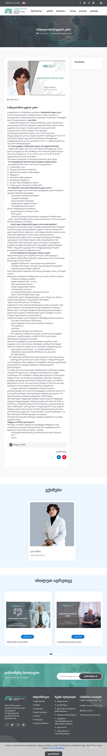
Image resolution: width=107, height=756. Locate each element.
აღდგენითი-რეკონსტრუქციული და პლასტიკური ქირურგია (64, 721)
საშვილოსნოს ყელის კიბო (61, 33)
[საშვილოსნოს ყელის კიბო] (36, 78)
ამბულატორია (62, 701)
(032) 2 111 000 (13, 3)
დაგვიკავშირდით (41, 723)
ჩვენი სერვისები (40, 712)
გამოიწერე (89, 676)
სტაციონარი (61, 727)
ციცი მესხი (35, 551)
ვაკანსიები (38, 708)
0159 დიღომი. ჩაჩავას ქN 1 (90, 715)
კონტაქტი (94, 11)
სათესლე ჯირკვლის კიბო (69, 642)
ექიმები (50, 11)
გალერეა (83, 11)
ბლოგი (73, 11)
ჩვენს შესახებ (39, 701)
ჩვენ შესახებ (36, 11)
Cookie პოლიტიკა (56, 748)
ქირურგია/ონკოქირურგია (66, 715)
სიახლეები (38, 719)
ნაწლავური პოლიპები (17, 642)
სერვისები (60, 11)
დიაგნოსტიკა (61, 705)
